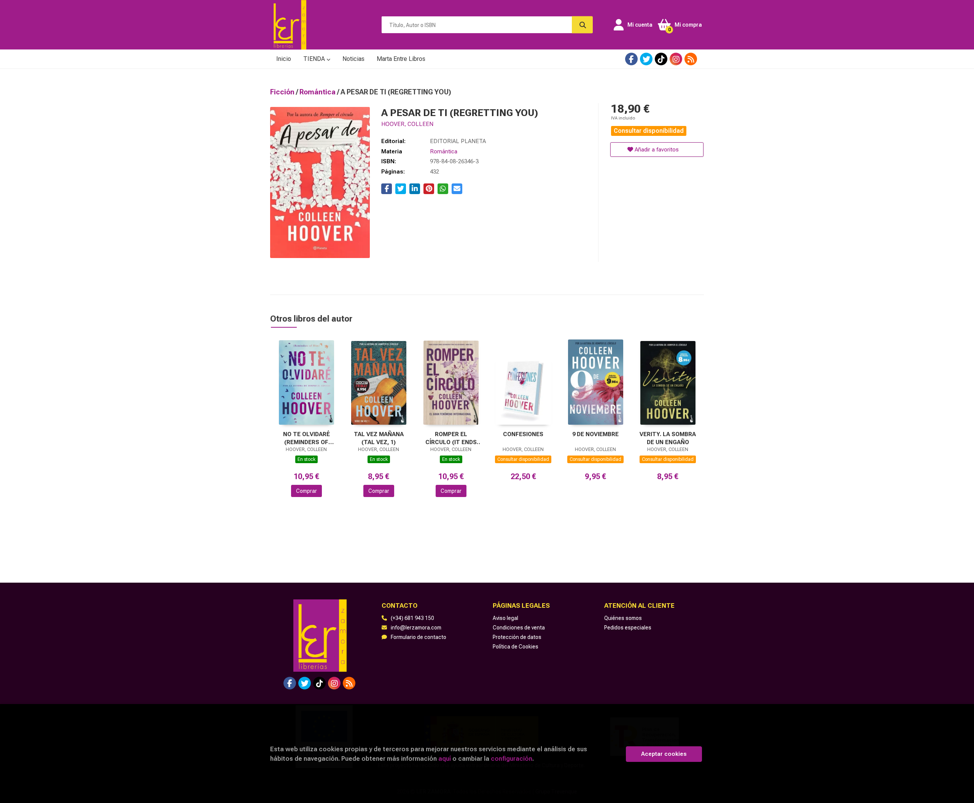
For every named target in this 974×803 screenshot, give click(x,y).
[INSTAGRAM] (676, 59)
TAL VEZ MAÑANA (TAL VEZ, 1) (379, 438)
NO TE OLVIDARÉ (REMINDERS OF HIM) (306, 438)
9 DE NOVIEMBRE (595, 434)
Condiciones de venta (519, 628)
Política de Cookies (515, 647)
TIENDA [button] (314, 58)
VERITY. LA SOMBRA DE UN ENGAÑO (668, 438)
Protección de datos (517, 637)
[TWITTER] (646, 59)
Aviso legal (505, 618)
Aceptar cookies (664, 753)
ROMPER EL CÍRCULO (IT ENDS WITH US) (451, 438)
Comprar (306, 491)
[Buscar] (582, 24)
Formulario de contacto (418, 637)
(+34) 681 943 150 (412, 618)
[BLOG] (690, 59)
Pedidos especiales (627, 628)
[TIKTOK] (661, 59)
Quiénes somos (623, 618)
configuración (511, 758)
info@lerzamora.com (416, 628)
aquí (444, 758)
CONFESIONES (523, 434)
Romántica (318, 92)
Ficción (283, 92)
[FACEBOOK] (631, 59)
